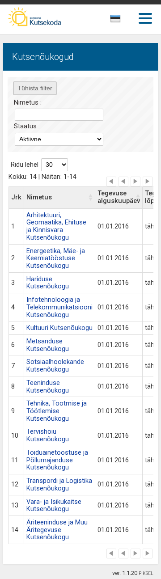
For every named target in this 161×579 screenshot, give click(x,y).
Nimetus (39, 197)
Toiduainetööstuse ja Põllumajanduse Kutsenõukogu (57, 460)
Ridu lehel (24, 165)
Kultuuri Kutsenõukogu (59, 328)
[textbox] (123, 20)
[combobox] (125, 21)
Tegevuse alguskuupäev (118, 197)
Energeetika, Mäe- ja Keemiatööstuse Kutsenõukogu (55, 258)
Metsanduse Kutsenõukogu (47, 345)
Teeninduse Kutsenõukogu (47, 386)
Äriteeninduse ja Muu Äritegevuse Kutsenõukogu (57, 530)
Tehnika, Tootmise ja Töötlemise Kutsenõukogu (56, 411)
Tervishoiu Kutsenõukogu (47, 435)
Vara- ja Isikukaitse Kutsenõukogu (53, 505)
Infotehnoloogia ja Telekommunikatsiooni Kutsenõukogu (59, 307)
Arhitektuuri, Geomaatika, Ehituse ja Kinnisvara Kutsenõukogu (56, 226)
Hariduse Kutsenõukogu (47, 283)
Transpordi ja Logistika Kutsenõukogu (59, 484)
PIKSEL (146, 573)
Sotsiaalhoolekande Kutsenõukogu (55, 365)
